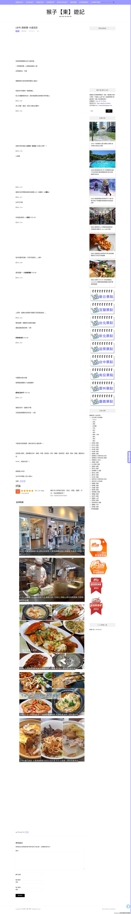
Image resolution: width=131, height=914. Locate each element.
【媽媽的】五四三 (96, 460)
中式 (17, 31)
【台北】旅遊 (95, 447)
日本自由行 (30, 2)
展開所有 (91, 415)
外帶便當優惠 (95, 509)
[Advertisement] (50, 46)
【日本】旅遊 (95, 477)
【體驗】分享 (95, 504)
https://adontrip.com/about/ (104, 103)
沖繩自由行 (40, 2)
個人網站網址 (18, 888)
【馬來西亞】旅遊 (96, 502)
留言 (17, 850)
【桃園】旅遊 (95, 483)
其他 (94, 424)
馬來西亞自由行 (62, 2)
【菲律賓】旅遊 (95, 492)
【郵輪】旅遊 (95, 494)
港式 (94, 432)
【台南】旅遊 (95, 449)
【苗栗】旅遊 (95, 489)
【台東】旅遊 (95, 451)
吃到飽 (94, 426)
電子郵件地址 (18, 881)
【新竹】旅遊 (95, 475)
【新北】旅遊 (95, 472)
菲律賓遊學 (50, 2)
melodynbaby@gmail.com (105, 105)
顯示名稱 (18, 874)
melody (24, 31)
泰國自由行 (19, 2)
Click (129, 457)
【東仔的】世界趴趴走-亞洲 (98, 479)
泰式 (94, 430)
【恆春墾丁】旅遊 (96, 470)
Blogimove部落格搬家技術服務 (122, 913)
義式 (94, 436)
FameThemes (112, 909)
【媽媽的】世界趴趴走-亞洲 (98, 455)
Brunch (94, 419)
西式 (94, 438)
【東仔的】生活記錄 (96, 481)
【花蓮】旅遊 (95, 487)
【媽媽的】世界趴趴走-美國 (98, 458)
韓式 (94, 441)
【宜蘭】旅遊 (95, 462)
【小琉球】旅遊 (95, 464)
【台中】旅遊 (95, 445)
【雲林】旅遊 (95, 500)
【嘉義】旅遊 (95, 453)
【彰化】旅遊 (95, 468)
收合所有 (97, 415)
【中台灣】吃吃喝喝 (96, 417)
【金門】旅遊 (95, 496)
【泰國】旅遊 (95, 485)
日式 (94, 428)
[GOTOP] (128, 906)
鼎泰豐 (22, 481)
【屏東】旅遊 (95, 466)
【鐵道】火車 (95, 498)
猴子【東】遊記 (65, 12)
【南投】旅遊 (95, 443)
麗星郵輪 (73, 2)
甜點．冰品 (96, 434)
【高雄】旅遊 (95, 506)
